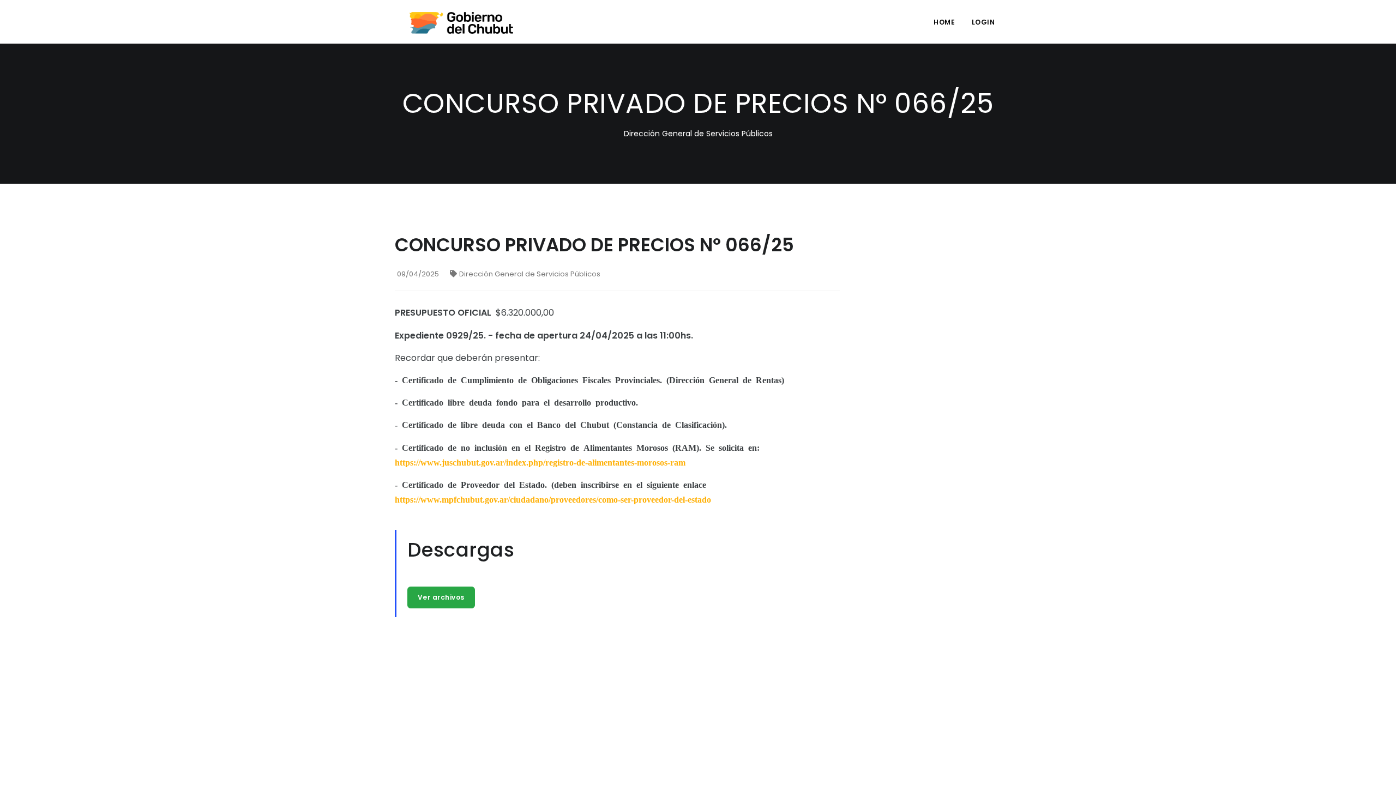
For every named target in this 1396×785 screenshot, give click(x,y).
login (983, 22)
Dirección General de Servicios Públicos (529, 274)
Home (944, 22)
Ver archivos (441, 597)
